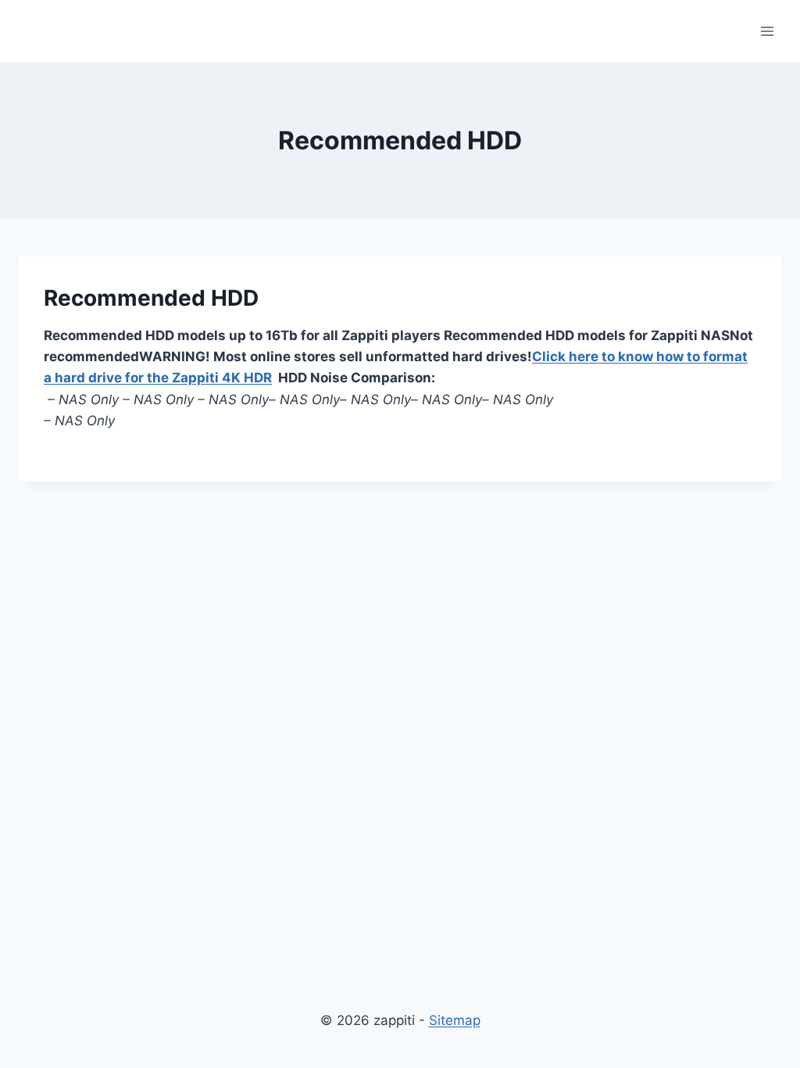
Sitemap (454, 1020)
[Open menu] (766, 31)
